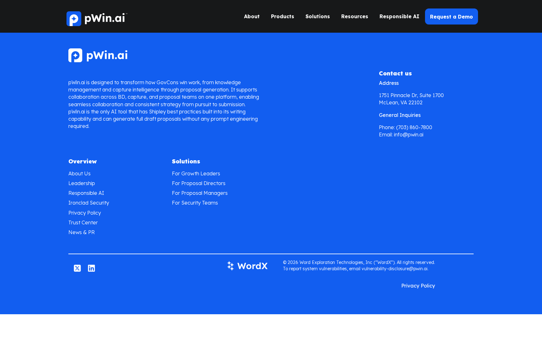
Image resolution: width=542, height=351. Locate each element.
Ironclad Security (88, 203)
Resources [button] (354, 16)
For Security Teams (195, 203)
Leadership (81, 183)
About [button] (252, 16)
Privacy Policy (84, 213)
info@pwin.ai (408, 134)
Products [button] (282, 16)
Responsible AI (399, 16)
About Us (79, 173)
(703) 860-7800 (414, 127)
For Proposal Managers (200, 193)
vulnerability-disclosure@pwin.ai (395, 268)
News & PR (81, 232)
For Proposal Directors (199, 183)
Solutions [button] (318, 16)
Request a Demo (451, 17)
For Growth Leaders (196, 173)
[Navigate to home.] (96, 16)
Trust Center (83, 222)
